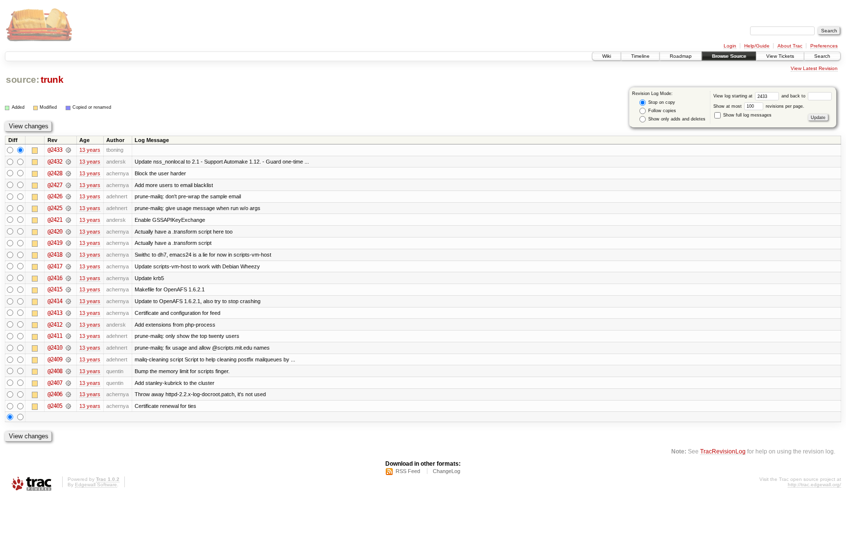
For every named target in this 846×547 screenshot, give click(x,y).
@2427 (54, 185)
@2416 (54, 278)
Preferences (824, 45)
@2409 (54, 359)
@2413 (54, 312)
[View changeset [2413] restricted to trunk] (68, 312)
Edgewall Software (96, 484)
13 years (89, 150)
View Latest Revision (814, 68)
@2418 (54, 254)
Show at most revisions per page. (758, 106)
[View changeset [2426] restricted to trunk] (68, 196)
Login (730, 45)
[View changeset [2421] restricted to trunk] (68, 219)
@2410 (54, 347)
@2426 (54, 196)
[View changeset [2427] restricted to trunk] (68, 185)
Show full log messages (747, 115)
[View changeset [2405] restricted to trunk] (68, 406)
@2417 (54, 266)
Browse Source (729, 56)
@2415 (54, 289)
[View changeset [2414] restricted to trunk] (68, 301)
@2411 (54, 336)
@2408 (54, 371)
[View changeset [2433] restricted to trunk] (68, 149)
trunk (52, 79)
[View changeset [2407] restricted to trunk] (68, 383)
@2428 (54, 173)
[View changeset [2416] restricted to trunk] (68, 278)
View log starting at (733, 96)
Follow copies (661, 110)
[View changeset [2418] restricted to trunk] (68, 254)
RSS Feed (408, 471)
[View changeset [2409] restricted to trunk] (68, 359)
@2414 (54, 301)
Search (822, 56)
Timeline (640, 56)
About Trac (789, 45)
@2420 (54, 231)
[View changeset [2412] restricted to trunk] (68, 324)
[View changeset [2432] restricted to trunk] (68, 161)
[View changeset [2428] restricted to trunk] (68, 173)
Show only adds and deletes (676, 119)
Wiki (606, 56)
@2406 (54, 394)
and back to (794, 96)
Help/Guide (757, 45)
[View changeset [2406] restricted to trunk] (68, 394)
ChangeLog (446, 471)
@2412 (54, 324)
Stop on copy (661, 102)
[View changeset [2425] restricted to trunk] (68, 208)
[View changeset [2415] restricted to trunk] (68, 289)
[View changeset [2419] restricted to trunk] (68, 242)
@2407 (54, 383)
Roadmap (681, 56)
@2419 (54, 242)
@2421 (54, 219)
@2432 (54, 161)
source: (22, 79)
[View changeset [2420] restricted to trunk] (68, 231)
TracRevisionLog (723, 451)
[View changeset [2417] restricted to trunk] (68, 266)
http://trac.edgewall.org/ (814, 484)
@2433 (54, 149)
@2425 (54, 208)
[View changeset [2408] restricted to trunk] (68, 371)
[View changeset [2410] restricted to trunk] (68, 347)
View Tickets (780, 56)
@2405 (54, 406)
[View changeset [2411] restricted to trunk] (68, 336)
